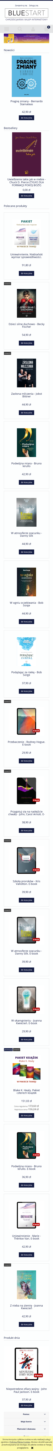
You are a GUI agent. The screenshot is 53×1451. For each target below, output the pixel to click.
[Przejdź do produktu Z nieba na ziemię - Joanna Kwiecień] (26, 1284)
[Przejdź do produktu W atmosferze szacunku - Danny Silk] (26, 512)
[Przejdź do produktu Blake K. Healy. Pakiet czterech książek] (26, 1069)
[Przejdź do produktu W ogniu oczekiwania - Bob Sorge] (26, 582)
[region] (26, 38)
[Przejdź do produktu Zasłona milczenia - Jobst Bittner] (26, 373)
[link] (26, 38)
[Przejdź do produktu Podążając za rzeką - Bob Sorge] (26, 651)
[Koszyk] (46, 29)
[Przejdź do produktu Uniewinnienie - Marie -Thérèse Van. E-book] (26, 1215)
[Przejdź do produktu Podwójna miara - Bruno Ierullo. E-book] (26, 1145)
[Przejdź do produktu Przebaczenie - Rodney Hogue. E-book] (26, 721)
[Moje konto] (33, 29)
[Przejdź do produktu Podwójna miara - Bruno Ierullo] (26, 442)
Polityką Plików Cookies (20, 1442)
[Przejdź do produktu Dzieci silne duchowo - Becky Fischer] (26, 303)
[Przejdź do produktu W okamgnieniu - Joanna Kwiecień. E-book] (26, 999)
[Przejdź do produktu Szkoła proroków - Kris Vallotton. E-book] (26, 860)
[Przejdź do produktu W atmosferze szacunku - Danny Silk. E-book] (26, 930)
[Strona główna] (26, 14)
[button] (6, 29)
